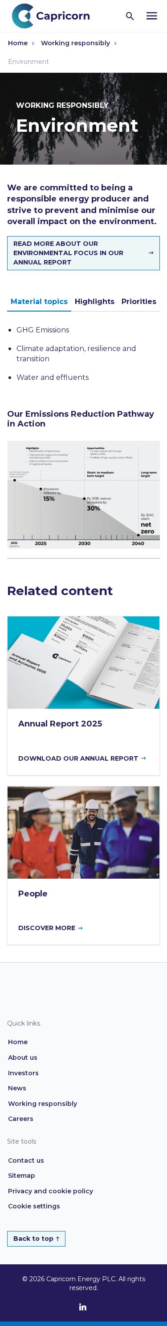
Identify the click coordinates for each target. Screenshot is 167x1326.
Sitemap (21, 1176)
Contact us (26, 1160)
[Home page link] (55, 15)
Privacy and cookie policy (50, 1191)
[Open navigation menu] (152, 16)
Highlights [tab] (94, 301)
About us (22, 1058)
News (17, 1088)
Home (18, 43)
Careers (20, 1119)
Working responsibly (75, 43)
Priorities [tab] (139, 301)
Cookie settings (34, 1206)
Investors (23, 1073)
